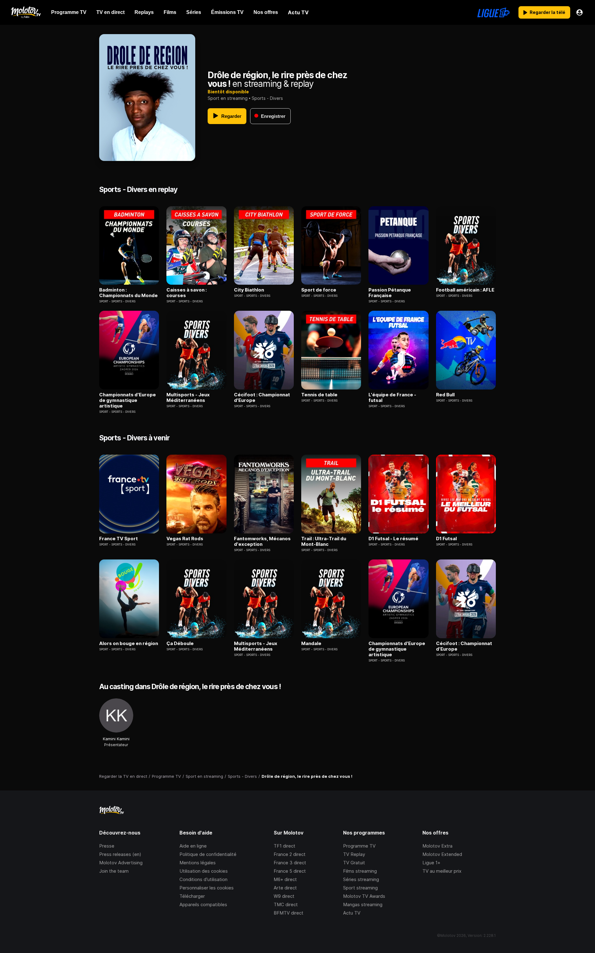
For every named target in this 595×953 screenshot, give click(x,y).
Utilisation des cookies (203, 871)
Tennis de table (319, 395)
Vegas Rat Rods (184, 538)
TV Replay (354, 854)
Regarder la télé (547, 12)
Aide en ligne (193, 846)
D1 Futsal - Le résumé (393, 538)
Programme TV (359, 846)
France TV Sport (118, 538)
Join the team (114, 871)
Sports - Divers (267, 98)
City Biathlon (249, 290)
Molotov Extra (437, 846)
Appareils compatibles (203, 904)
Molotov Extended (442, 854)
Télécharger (192, 896)
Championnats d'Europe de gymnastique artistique (127, 400)
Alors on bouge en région (128, 643)
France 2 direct (290, 854)
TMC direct (286, 904)
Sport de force (318, 290)
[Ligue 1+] (493, 12)
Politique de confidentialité (207, 854)
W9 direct (284, 896)
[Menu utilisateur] (579, 12)
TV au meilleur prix (441, 871)
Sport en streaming (228, 98)
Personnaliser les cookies (206, 888)
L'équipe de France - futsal (392, 397)
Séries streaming (361, 879)
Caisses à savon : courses (186, 292)
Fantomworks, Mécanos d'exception (262, 541)
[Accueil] (25, 12)
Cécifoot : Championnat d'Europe (262, 397)
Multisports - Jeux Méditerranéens (188, 397)
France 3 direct (290, 863)
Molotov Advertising (121, 863)
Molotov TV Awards (364, 896)
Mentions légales (197, 863)
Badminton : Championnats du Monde (128, 292)
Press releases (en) (120, 854)
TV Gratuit (354, 863)
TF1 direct (284, 846)
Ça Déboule (180, 643)
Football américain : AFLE (465, 290)
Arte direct (285, 888)
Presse (106, 846)
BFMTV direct (288, 913)
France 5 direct (290, 871)
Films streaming (360, 871)
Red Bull (445, 395)
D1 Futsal (446, 538)
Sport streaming (360, 888)
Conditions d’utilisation (203, 879)
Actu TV (351, 913)
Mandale (311, 643)
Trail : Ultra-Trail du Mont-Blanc (323, 541)
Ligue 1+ (431, 863)
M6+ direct (285, 879)
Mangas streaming (362, 904)
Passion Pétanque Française (389, 292)
